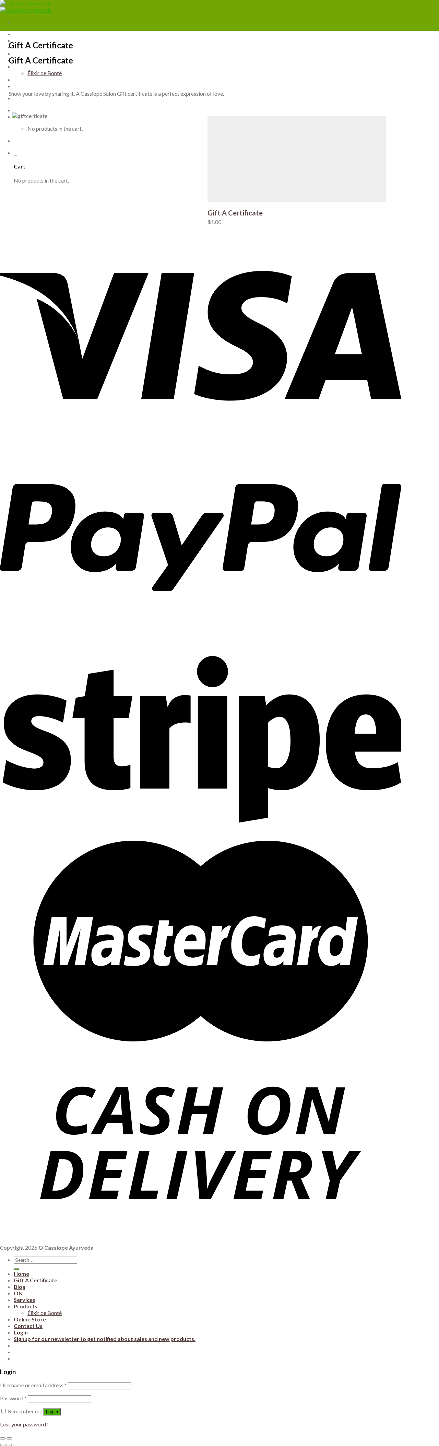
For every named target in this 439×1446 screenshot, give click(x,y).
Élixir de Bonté (44, 1312)
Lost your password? (24, 1424)
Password (13, 1398)
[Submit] (16, 1269)
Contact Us (28, 1325)
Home (21, 1273)
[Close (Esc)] (2, 1438)
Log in (52, 1411)
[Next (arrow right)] (9, 1445)
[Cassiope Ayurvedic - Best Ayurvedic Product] (26, 6)
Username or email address (33, 1385)
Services (24, 1299)
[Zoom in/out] (9, 1438)
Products (25, 1306)
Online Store (30, 1319)
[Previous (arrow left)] (2, 1445)
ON (18, 1293)
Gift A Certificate (235, 213)
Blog (19, 1286)
